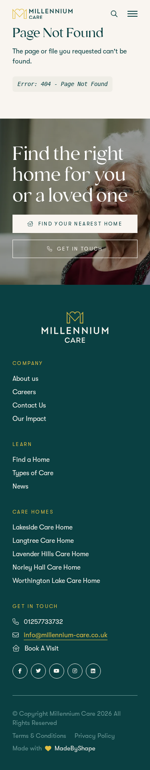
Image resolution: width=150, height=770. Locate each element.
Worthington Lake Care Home (56, 581)
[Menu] (133, 14)
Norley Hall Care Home (46, 567)
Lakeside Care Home (42, 527)
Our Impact (29, 419)
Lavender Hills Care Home (50, 554)
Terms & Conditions (39, 736)
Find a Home (31, 460)
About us (25, 378)
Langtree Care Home (43, 541)
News (20, 486)
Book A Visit (42, 648)
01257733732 (43, 622)
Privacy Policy (95, 736)
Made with (53, 748)
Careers (24, 392)
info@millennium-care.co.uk (66, 635)
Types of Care (32, 473)
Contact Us (29, 405)
